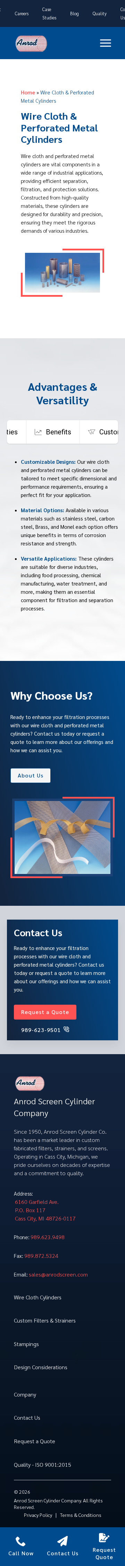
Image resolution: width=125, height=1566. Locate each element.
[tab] (53, 432)
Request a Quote (34, 1441)
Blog (74, 13)
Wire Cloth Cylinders (37, 1297)
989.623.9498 (48, 1237)
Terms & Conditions (80, 1515)
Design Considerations (40, 1367)
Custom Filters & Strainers (45, 1320)
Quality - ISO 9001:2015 (42, 1464)
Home (28, 92)
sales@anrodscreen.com (58, 1274)
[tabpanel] (62, 538)
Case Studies (49, 13)
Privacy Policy (38, 1515)
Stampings (26, 1343)
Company (25, 1394)
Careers (21, 13)
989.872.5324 (41, 1255)
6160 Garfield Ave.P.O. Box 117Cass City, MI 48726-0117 (45, 1210)
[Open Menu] (105, 43)
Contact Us (27, 1417)
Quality (100, 13)
